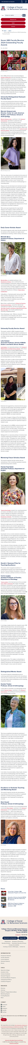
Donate (13, 26)
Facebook (4, 1004)
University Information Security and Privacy (14, 1040)
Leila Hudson (4, 347)
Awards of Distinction (6, 77)
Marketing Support (5, 994)
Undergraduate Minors (6, 979)
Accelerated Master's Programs (8, 977)
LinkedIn (4, 1010)
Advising (3, 990)
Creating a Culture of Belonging (10, 946)
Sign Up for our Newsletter (10, 938)
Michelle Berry (4, 280)
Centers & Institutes (5, 974)
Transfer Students (5, 957)
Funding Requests (5, 995)
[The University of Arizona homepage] (8, 1)
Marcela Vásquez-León (6, 119)
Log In (3, 1019)
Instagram (4, 1008)
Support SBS (23, 938)
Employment (8, 941)
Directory (3, 988)
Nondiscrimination (6, 943)
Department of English (6, 516)
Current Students (5, 959)
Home (5, 30)
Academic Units (4, 972)
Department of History (6, 282)
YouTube (4, 1012)
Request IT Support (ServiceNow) (8, 992)
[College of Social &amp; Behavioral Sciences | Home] (14, 8)
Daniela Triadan (8, 690)
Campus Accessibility (14, 945)
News (10, 30)
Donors (2, 963)
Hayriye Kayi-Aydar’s (6, 510)
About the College (5, 970)
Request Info (13, 19)
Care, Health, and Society (7, 583)
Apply (13, 23)
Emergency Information (17, 941)
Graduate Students (5, 961)
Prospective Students (6, 955)
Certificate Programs (6, 981)
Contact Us (18, 934)
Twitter (4, 1006)
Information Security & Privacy (19, 943)
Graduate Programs (5, 976)
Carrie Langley (4, 582)
